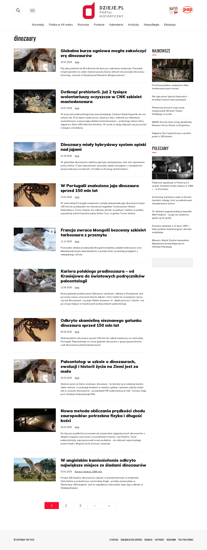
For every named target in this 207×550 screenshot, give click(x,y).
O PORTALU (113, 539)
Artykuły (133, 24)
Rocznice (83, 24)
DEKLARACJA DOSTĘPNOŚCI (131, 539)
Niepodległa (151, 24)
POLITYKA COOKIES (185, 539)
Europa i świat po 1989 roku (88, 471)
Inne (77, 62)
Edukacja (169, 24)
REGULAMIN (171, 539)
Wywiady (38, 24)
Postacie (99, 24)
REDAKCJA (148, 539)
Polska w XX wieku (61, 24)
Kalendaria (116, 24)
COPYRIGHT (159, 539)
